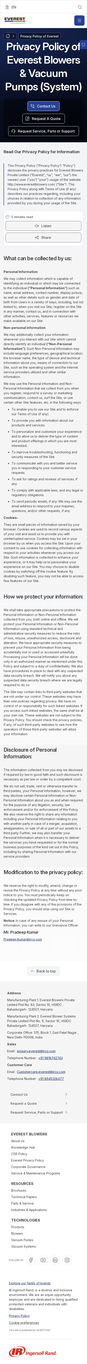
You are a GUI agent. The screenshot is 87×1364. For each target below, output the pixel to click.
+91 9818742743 (50, 1058)
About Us (18, 1141)
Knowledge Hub (23, 1147)
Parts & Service (22, 1203)
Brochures (18, 1190)
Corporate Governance (28, 1167)
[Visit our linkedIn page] (55, 1260)
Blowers (17, 1233)
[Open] (79, 20)
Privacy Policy (19, 1316)
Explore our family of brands (30, 1283)
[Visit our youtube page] (43, 1260)
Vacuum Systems (23, 1246)
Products (17, 1227)
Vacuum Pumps (22, 1240)
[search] (80, 7)
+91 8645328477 (51, 1079)
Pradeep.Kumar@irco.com (23, 939)
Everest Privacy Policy (27, 1160)
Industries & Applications (29, 1210)
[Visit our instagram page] (67, 1260)
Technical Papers (24, 1197)
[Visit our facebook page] (31, 1260)
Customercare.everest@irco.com (41, 1072)
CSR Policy (19, 1154)
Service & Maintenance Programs (35, 1173)
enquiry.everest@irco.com (36, 1051)
